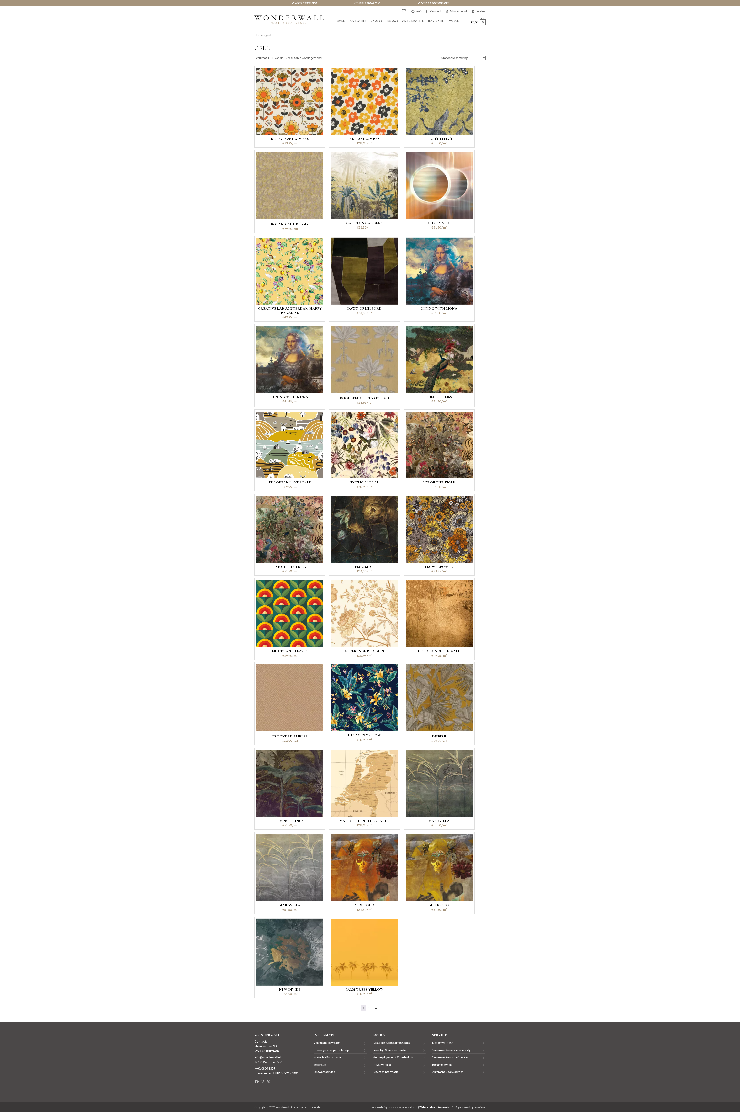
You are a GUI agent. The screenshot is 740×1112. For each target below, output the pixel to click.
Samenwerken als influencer (450, 1057)
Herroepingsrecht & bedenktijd (393, 1057)
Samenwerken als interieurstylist (453, 1050)
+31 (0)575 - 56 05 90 (268, 1062)
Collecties (358, 21)
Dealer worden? (442, 1042)
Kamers (376, 21)
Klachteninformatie (385, 1071)
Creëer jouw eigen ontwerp (331, 1050)
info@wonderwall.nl (267, 1057)
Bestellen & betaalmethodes (391, 1042)
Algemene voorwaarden (447, 1071)
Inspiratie (436, 21)
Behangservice (442, 1064)
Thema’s (392, 21)
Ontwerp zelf (413, 21)
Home (341, 21)
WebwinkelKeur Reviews (433, 1107)
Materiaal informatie (327, 1057)
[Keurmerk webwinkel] (292, 1082)
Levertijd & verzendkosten (390, 1050)
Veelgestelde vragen (327, 1042)
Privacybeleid (382, 1064)
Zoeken (453, 21)
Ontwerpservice (324, 1071)
